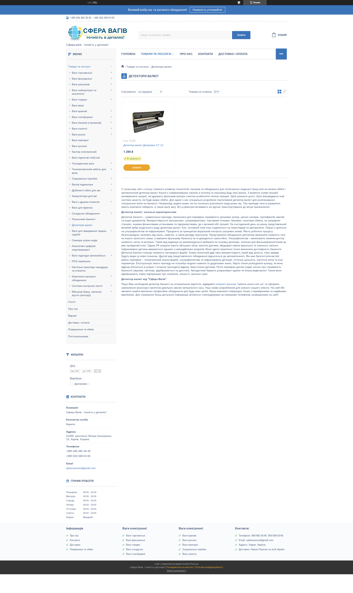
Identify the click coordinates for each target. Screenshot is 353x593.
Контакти (205, 54)
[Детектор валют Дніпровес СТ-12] (148, 120)
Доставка (75, 544)
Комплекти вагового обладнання (84, 278)
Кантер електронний (84, 151)
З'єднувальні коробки (84, 178)
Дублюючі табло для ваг (86, 190)
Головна (128, 54)
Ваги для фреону (82, 207)
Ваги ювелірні (80, 140)
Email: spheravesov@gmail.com (256, 540)
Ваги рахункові (81, 84)
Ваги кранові (79, 111)
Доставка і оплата (79, 322)
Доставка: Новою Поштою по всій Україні (261, 549)
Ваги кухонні (79, 146)
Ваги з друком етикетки (86, 201)
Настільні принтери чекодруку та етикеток (90, 269)
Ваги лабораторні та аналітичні (84, 92)
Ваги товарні (79, 99)
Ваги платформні (82, 117)
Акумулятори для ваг (84, 196)
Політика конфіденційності (209, 567)
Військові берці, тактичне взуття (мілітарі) (87, 293)
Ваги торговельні (82, 72)
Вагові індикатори (82, 184)
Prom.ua (194, 564)
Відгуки (72, 315)
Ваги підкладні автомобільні (88, 255)
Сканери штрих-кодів (84, 240)
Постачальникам (78, 336)
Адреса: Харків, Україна (252, 544)
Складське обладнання (86, 213)
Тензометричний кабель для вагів (89, 171)
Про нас (73, 308)
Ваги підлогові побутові (86, 157)
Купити (137, 168)
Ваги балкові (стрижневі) (86, 122)
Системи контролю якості (87, 285)
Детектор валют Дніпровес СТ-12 (143, 145)
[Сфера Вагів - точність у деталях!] (98, 32)
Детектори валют (82, 225)
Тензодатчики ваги (83, 163)
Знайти (241, 35)
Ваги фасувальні (82, 78)
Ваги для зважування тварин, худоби (89, 232)
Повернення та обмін (81, 329)
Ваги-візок (78, 105)
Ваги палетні (79, 128)
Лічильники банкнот (83, 219)
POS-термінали (81, 261)
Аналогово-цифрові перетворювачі (83, 248)
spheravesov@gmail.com (81, 468)
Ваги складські (134, 549)
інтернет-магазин (226, 284)
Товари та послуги (79, 66)
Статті (71, 301)
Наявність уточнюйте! (207, 9)
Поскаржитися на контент (179, 567)
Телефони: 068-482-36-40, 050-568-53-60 (261, 535)
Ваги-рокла (78, 134)
